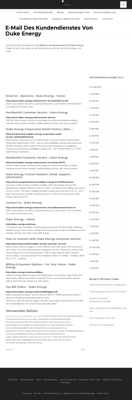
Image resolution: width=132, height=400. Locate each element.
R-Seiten (94, 212)
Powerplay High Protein (33, 19)
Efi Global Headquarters (17, 322)
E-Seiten (94, 121)
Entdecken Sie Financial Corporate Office (24, 343)
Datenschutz (103, 393)
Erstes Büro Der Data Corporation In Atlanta (50, 322)
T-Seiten (94, 226)
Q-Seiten (94, 205)
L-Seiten (93, 170)
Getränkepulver (43, 12)
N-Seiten (94, 184)
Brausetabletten (78, 12)
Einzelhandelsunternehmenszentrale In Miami (26, 340)
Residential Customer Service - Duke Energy (37, 112)
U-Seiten (94, 233)
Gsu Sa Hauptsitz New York (102, 318)
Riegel (60, 12)
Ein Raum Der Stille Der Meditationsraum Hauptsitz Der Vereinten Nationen (39, 325)
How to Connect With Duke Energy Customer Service (43, 238)
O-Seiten (94, 191)
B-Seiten (94, 101)
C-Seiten (94, 108)
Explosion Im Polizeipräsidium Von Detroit (24, 316)
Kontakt (108, 19)
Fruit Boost (91, 19)
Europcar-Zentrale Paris (64, 337)
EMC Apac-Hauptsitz (43, 337)
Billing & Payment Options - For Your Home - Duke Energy (41, 266)
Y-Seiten (94, 261)
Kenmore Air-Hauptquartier (101, 325)
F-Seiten (94, 128)
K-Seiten (94, 163)
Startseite (22, 12)
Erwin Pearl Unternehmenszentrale (54, 319)
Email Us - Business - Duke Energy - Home (35, 95)
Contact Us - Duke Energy (24, 202)
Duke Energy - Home (20, 219)
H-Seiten (94, 142)
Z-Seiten (94, 268)
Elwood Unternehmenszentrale (20, 334)
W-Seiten (94, 247)
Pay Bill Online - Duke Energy (26, 286)
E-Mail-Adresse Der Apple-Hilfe (19, 337)
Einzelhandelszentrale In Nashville (42, 331)
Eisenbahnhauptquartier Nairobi (50, 334)
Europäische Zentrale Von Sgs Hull (22, 319)
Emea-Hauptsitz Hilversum (59, 340)
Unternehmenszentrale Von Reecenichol (107, 291)
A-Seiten (94, 94)
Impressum (27, 393)
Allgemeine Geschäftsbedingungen (79, 393)
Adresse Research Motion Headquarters (107, 284)
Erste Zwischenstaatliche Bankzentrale (48, 328)
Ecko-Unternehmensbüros (17, 328)
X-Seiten (94, 254)
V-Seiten (94, 240)
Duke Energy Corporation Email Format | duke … (39, 129)
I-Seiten (93, 149)
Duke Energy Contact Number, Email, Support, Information (38, 176)
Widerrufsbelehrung (52, 393)
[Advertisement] (45, 73)
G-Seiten (94, 135)
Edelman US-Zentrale (15, 331)
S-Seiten (94, 219)
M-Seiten (94, 177)
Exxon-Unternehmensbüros (71, 331)
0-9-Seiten (95, 87)
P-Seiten (94, 198)
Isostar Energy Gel (105, 12)
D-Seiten (94, 115)
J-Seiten (93, 156)
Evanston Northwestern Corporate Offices (63, 316)
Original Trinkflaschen (66, 19)
